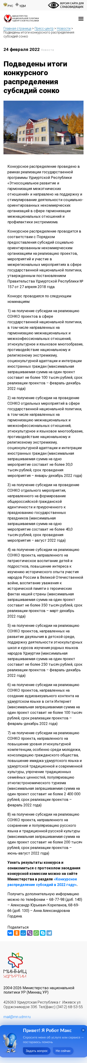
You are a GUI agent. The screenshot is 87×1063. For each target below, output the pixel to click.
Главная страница (17, 28)
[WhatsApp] (36, 933)
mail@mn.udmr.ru (17, 1017)
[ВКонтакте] (10, 933)
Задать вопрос (37, 1051)
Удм (22, 6)
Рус (10, 6)
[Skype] (42, 933)
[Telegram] (49, 933)
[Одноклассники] (16, 933)
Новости (64, 28)
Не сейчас (63, 1051)
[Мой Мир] (23, 933)
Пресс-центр (44, 28)
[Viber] (29, 933)
